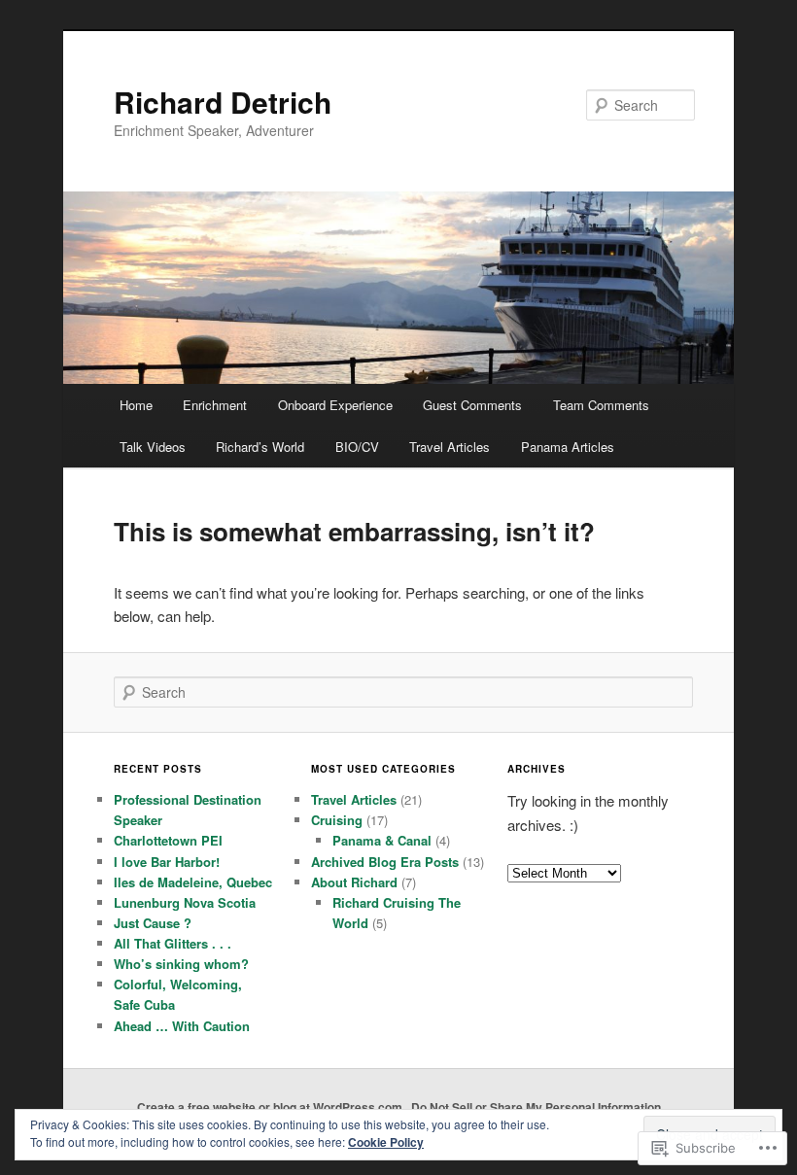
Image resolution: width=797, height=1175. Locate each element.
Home (136, 405)
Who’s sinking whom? (181, 963)
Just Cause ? (152, 923)
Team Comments (601, 405)
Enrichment (215, 405)
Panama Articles (567, 446)
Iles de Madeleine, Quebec (193, 882)
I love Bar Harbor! (167, 861)
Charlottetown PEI (168, 840)
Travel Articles (449, 446)
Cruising (337, 820)
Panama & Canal (382, 840)
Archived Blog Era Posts (385, 861)
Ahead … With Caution (182, 1026)
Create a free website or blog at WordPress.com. (271, 1107)
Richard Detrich (222, 101)
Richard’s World (260, 446)
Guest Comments (472, 405)
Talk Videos (153, 446)
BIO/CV (357, 446)
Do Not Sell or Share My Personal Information (536, 1107)
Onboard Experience (335, 405)
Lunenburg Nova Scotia (185, 902)
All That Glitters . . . (172, 943)
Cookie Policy (386, 1142)
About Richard (354, 882)
